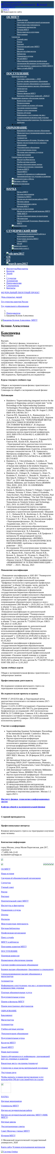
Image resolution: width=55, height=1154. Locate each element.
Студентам (11, 278)
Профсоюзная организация (13, 933)
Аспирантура (7, 981)
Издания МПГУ (8, 1135)
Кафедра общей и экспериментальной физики (23, 807)
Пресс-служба (7, 937)
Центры (4, 914)
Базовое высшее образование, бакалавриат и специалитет (27, 969)
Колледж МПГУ (8, 1043)
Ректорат (5, 896)
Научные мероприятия (11, 1101)
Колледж (10, 271)
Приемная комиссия (10, 956)
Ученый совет (7, 887)
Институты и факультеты (12, 905)
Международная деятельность (14, 924)
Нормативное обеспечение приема (17, 960)
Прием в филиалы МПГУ (12, 1001)
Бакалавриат (6, 1015)
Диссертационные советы (13, 1126)
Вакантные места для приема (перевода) (19, 1063)
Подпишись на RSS (12, 2)
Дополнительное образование (14, 1033)
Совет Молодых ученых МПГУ (15, 1131)
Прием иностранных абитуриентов (17, 1006)
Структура (6, 883)
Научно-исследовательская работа (16, 1110)
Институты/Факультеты (17, 268)
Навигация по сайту (12, 12)
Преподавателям (13, 283)
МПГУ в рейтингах (10, 942)
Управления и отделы (11, 910)
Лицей (9, 273)
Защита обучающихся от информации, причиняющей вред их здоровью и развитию (25, 1057)
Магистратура (7, 1020)
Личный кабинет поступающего (19, 4)
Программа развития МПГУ (14, 946)
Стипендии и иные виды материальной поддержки (24, 1068)
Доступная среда (8, 1072)
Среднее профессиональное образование (19, 965)
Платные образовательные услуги (16, 992)
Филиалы (5, 919)
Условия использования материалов (28, 1147)
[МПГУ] (5, 9)
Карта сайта (6, 1147)
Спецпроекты (12, 285)
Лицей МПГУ (7, 1047)
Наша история (7, 873)
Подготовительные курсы (13, 997)
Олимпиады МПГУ (10, 1106)
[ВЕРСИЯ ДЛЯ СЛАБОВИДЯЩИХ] (15, 253)
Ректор (4, 892)
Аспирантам (12, 281)
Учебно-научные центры (12, 1029)
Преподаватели (13, 313)
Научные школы (8, 1122)
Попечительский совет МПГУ (15, 901)
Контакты (10, 288)
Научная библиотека (10, 928)
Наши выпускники (9, 1052)
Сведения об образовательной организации (21, 878)
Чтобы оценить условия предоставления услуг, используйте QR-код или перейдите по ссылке (22, 1078)
